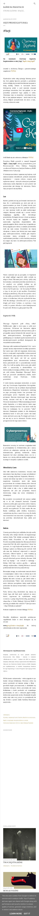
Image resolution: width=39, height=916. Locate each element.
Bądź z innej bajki (28, 61)
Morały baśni (10, 890)
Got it (27, 913)
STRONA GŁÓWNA (10, 11)
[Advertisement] (19, 801)
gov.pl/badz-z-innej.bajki (15, 625)
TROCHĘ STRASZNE (12, 862)
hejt (21, 723)
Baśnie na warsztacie (13, 7)
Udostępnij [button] (6, 714)
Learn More (16, 913)
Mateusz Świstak (28, 723)
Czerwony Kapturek (9, 723)
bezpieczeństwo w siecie (21, 720)
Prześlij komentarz (16, 865)
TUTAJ (13, 71)
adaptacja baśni (13, 717)
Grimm (18, 723)
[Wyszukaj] (34, 3)
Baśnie (20, 717)
